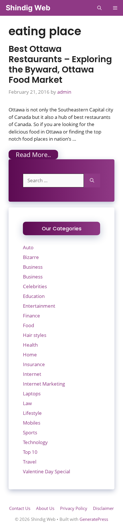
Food (28, 325)
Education (34, 296)
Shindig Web (28, 7)
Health (30, 344)
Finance (31, 315)
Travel (29, 461)
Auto (28, 247)
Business (33, 267)
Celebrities (35, 286)
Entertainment (39, 306)
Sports (30, 432)
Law (27, 403)
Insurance (34, 364)
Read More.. (33, 154)
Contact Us (19, 508)
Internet (32, 374)
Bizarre (31, 257)
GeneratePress (94, 519)
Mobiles (31, 422)
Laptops (32, 393)
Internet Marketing (44, 383)
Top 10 (30, 452)
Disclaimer (103, 508)
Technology (35, 442)
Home (30, 354)
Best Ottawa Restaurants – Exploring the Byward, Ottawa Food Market (60, 64)
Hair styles (34, 335)
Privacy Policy (73, 508)
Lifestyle (32, 413)
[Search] (92, 180)
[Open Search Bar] (99, 8)
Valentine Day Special (46, 471)
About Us (45, 508)
